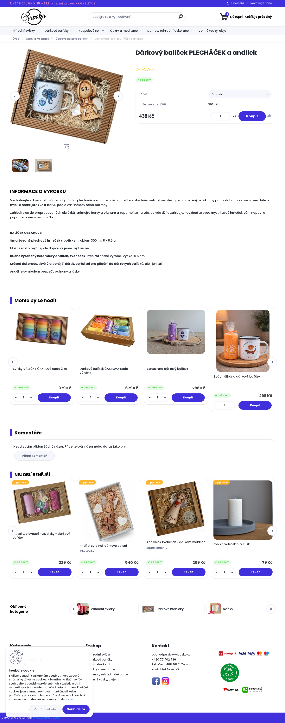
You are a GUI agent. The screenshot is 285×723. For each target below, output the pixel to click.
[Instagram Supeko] (165, 679)
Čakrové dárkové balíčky (72, 39)
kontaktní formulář (165, 669)
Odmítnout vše (45, 709)
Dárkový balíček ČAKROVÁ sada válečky (104, 371)
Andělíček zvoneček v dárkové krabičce (175, 542)
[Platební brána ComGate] (244, 653)
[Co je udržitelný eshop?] (229, 663)
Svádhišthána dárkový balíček (237, 377)
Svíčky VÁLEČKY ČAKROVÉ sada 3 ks (40, 369)
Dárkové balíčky (57, 31)
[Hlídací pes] (269, 116)
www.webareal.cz (46, 718)
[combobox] (240, 94)
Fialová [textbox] (217, 94)
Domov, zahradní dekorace (168, 31)
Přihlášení (237, 3)
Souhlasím (76, 709)
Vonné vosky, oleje (212, 31)
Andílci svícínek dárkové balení (103, 546)
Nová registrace (261, 3)
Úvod (16, 39)
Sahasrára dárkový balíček (167, 369)
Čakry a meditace (124, 31)
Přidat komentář (34, 456)
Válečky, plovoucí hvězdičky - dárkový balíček (41, 536)
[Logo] (34, 16)
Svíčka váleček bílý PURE (231, 544)
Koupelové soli (89, 31)
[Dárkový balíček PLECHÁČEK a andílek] (66, 96)
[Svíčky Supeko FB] (156, 679)
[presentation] (15, 96)
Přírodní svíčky (24, 31)
